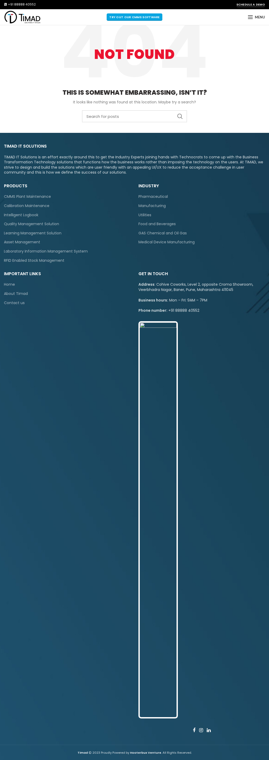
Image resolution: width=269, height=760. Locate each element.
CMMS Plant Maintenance (27, 196)
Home (9, 284)
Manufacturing (152, 205)
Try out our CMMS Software (134, 17)
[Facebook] (194, 730)
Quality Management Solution (31, 224)
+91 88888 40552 (22, 4)
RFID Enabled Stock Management (34, 260)
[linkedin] (209, 730)
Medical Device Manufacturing (166, 242)
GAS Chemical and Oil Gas (162, 233)
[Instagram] (201, 730)
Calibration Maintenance (26, 205)
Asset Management (22, 242)
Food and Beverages (157, 224)
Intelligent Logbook (21, 215)
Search (180, 116)
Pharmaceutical (153, 196)
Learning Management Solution (32, 233)
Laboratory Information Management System (46, 251)
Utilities (144, 215)
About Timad (16, 293)
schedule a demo (250, 4)
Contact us (14, 302)
